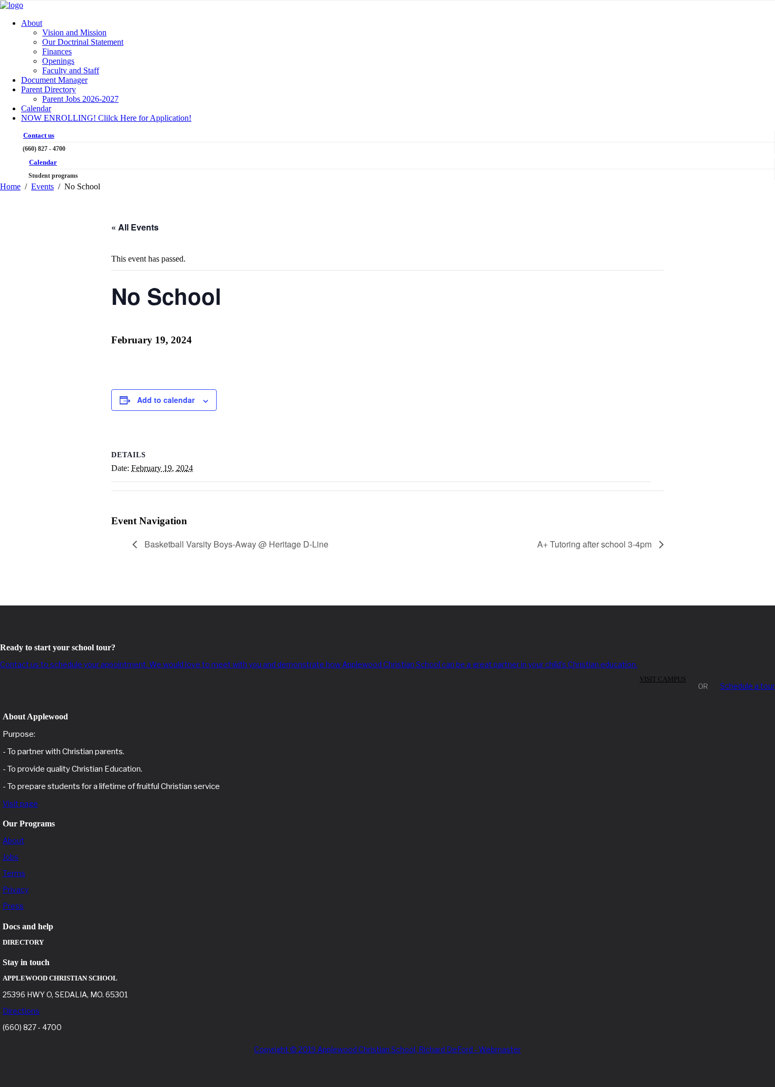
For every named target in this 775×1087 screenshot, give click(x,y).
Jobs (10, 856)
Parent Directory (48, 89)
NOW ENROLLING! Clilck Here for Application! (106, 117)
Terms (14, 873)
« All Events (135, 227)
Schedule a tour (747, 685)
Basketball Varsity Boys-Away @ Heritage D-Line (235, 544)
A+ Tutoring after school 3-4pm (595, 544)
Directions (21, 1010)
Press (13, 905)
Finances (57, 51)
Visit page (20, 803)
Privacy (15, 889)
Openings (58, 60)
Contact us (38, 135)
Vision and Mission (74, 32)
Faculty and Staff (70, 70)
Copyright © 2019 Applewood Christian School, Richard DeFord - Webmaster (387, 1049)
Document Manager (54, 79)
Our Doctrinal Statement (82, 41)
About (31, 22)
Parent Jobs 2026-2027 (80, 98)
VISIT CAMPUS (663, 679)
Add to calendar (166, 400)
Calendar (36, 108)
